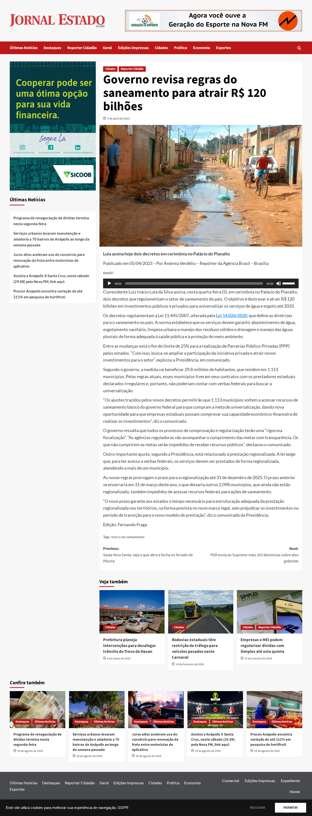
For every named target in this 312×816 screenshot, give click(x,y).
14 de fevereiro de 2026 (190, 664)
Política (180, 47)
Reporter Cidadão (82, 47)
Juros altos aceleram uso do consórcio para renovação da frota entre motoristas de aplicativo (49, 260)
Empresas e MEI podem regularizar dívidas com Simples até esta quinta (262, 646)
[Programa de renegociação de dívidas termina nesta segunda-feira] (37, 709)
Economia (201, 47)
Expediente (290, 780)
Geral (107, 47)
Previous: (148, 555)
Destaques (52, 47)
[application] (201, 283)
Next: (254, 555)
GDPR (123, 808)
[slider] (289, 283)
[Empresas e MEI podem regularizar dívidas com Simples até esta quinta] (269, 612)
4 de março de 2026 (118, 658)
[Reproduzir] (109, 283)
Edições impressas (133, 47)
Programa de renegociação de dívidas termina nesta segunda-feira (51, 221)
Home (295, 791)
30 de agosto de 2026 (30, 751)
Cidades (161, 47)
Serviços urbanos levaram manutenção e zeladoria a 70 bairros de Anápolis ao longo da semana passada (51, 239)
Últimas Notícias (24, 47)
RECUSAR (257, 807)
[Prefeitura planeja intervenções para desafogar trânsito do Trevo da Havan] (132, 612)
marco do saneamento (128, 537)
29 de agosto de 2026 (208, 751)
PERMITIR (290, 807)
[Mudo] (278, 283)
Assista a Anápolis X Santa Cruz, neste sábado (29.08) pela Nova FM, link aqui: (51, 278)
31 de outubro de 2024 (258, 658)
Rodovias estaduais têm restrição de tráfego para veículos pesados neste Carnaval (195, 648)
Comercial (230, 780)
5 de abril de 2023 (118, 118)
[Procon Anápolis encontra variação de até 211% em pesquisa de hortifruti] (274, 709)
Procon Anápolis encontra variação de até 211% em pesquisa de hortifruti (47, 294)
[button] (299, 48)
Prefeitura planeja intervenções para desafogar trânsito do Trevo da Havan (129, 646)
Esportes (223, 47)
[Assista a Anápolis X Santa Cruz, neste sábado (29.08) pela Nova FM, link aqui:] (215, 709)
